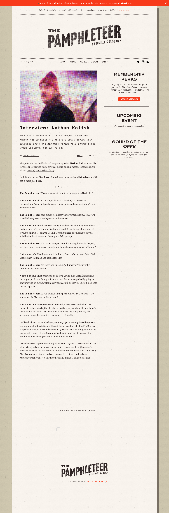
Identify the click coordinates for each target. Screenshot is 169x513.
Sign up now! (123, 10)
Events (105, 62)
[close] (166, 3)
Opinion (94, 62)
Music (80, 156)
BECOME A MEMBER (129, 99)
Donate (73, 62)
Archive (83, 62)
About (63, 62)
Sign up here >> (97, 481)
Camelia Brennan (31, 156)
